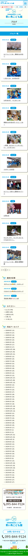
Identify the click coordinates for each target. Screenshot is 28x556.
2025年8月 (8, 359)
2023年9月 (8, 413)
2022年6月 (8, 449)
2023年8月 (8, 415)
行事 (6, 317)
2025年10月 (8, 354)
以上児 (7, 310)
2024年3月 (8, 399)
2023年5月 (8, 423)
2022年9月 (8, 442)
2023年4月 (8, 425)
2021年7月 (8, 475)
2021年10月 (8, 468)
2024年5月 (8, 394)
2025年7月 (8, 361)
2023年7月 (8, 418)
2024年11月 (8, 380)
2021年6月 (8, 477)
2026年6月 (8, 335)
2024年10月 (8, 382)
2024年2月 (8, 401)
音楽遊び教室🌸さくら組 (11, 298)
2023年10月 (8, 411)
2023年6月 (8, 420)
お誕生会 (8, 314)
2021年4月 (8, 482)
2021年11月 (8, 465)
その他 (7, 319)
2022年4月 (8, 453)
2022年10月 (8, 439)
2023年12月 (8, 406)
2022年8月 (8, 444)
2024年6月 (8, 392)
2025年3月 (8, 370)
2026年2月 (8, 344)
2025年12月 (8, 349)
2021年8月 (8, 472)
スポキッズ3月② (9, 169)
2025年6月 (8, 363)
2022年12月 (8, 434)
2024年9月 (8, 385)
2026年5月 (8, 337)
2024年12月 (8, 378)
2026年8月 (8, 330)
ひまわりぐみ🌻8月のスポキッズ (13, 291)
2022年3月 (8, 456)
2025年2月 (8, 373)
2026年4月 (8, 340)
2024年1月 (8, 404)
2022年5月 (8, 451)
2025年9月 (8, 356)
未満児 (7, 312)
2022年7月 (8, 446)
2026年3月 (8, 342)
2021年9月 (8, 470)
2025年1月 (8, 375)
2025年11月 (8, 352)
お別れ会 (6, 215)
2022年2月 (8, 458)
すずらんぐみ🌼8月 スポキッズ (13, 284)
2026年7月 (8, 333)
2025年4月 (8, 368)
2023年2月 (8, 430)
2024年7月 (8, 389)
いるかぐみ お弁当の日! (11, 78)
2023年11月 (8, 408)
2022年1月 (8, 461)
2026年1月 (8, 347)
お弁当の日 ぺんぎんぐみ (12, 100)
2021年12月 (8, 463)
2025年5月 (8, 366)
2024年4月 (8, 397)
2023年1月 (8, 432)
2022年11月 (8, 437)
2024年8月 (8, 387)
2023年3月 (8, 427)
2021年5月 (8, 479)
